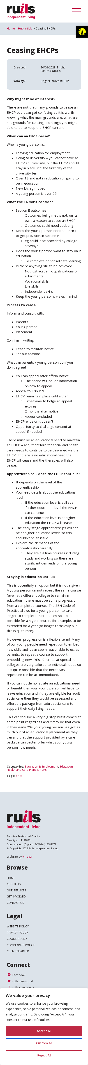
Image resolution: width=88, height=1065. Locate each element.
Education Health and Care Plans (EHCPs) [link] (40, 768)
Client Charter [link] (18, 951)
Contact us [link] (15, 903)
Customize (44, 1043)
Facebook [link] (18, 975)
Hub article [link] (25, 28)
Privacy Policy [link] (17, 933)
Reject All (44, 1055)
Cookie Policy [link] (17, 939)
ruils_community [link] (23, 987)
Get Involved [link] (16, 896)
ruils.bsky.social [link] (22, 981)
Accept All (44, 1031)
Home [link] (11, 28)
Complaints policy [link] (21, 945)
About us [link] (14, 884)
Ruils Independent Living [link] (36, 11)
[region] (44, 1026)
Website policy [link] (18, 926)
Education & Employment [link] (41, 766)
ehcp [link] (19, 776)
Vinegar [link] (27, 857)
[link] (82, 32)
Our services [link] (16, 890)
